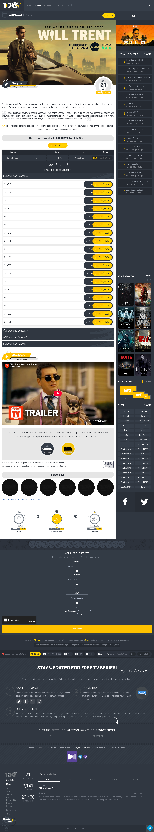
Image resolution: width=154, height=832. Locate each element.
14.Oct (48, 779)
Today (8, 788)
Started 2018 (126, 468)
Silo (134, 16)
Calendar (47, 5)
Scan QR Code (143, 654)
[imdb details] (68, 448)
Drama (6, 499)
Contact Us (58, 5)
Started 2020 (126, 473)
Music (143, 430)
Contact (9, 806)
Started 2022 (126, 477)
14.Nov (114, 779)
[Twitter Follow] (144, 502)
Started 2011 (143, 449)
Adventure (143, 411)
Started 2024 (126, 482)
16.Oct (70, 779)
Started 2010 (126, 449)
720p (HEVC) (59, 145)
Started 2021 (143, 473)
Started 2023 (36, 499)
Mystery (126, 435)
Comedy (126, 416)
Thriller (142, 487)
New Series (142, 435)
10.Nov (92, 779)
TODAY (29, 5)
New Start (126, 440)
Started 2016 (126, 463)
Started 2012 (126, 454)
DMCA (9, 803)
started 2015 (143, 459)
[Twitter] (69, 5)
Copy (132, 654)
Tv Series (38, 5)
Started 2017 (143, 463)
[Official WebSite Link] (50, 448)
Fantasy (126, 425)
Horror (126, 430)
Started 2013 (143, 454)
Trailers (9, 794)
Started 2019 (143, 468)
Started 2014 (126, 459)
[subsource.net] (108, 464)
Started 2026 (126, 487)
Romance (143, 440)
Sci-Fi (126, 444)
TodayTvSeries (77, 828)
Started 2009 (143, 444)
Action (126, 411)
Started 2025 (143, 482)
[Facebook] (71, 5)
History (143, 425)
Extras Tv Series (22, 499)
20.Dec (136, 779)
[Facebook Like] (125, 502)
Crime (12, 499)
